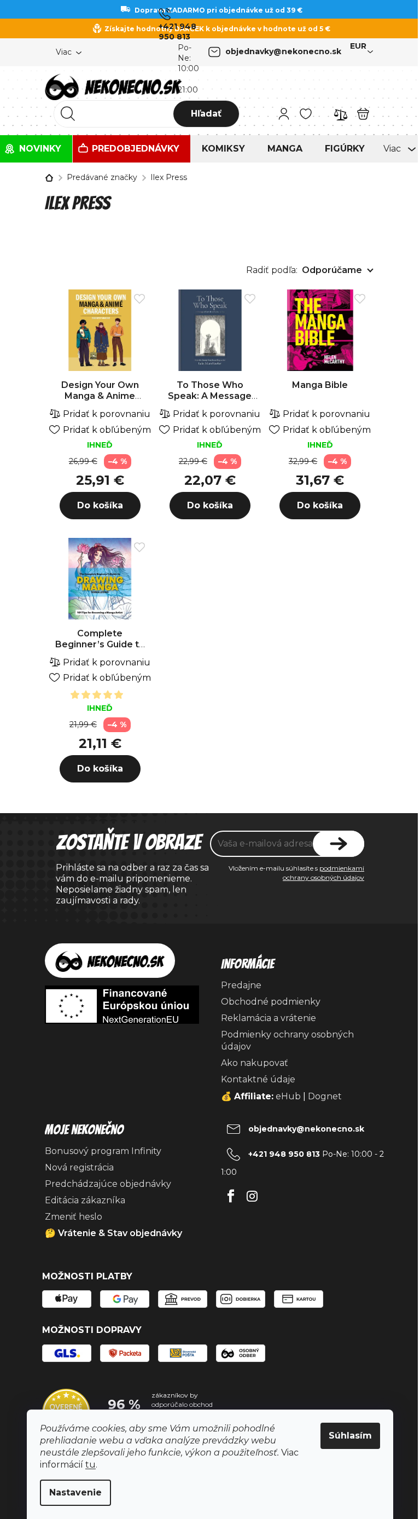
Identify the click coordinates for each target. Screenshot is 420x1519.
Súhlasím (350, 1435)
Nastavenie (75, 1492)
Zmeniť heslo (73, 1216)
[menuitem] (36, 149)
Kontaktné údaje (258, 1079)
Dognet (325, 1096)
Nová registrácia (79, 1167)
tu (90, 1464)
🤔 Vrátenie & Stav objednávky (113, 1233)
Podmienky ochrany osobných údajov (287, 1040)
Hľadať (206, 113)
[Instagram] (251, 1193)
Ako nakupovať (254, 1063)
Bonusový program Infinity (103, 1151)
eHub (288, 1096)
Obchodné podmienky (270, 1001)
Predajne (241, 985)
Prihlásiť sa (338, 844)
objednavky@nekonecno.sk (283, 51)
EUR (358, 46)
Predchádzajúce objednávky (108, 1184)
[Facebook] (230, 1193)
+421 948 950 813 (177, 31)
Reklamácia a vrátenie (268, 1018)
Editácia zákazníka (85, 1200)
